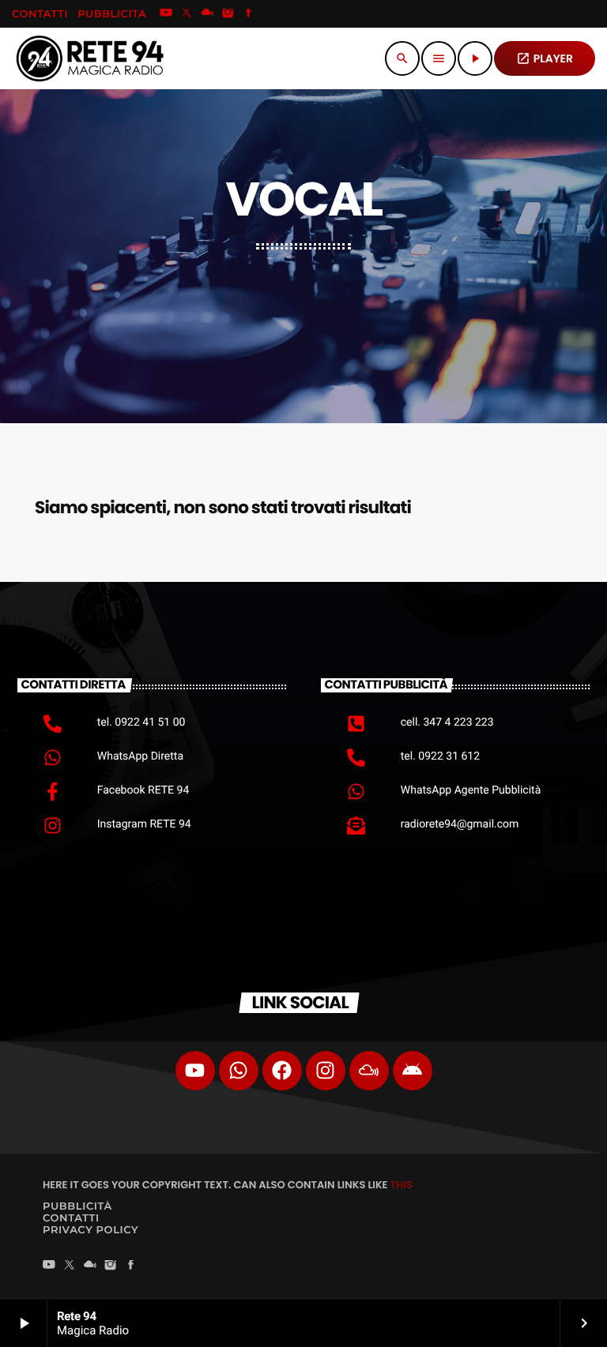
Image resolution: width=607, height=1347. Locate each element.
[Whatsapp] (238, 1070)
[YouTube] (166, 14)
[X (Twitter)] (186, 14)
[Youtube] (195, 1070)
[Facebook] (249, 14)
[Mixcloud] (207, 14)
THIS (401, 1184)
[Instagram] (228, 14)
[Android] (412, 1070)
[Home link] (90, 58)
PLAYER (544, 58)
